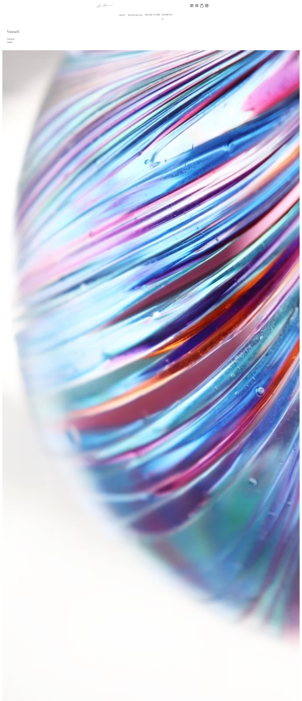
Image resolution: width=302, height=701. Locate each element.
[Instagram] (207, 6)
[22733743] (192, 6)
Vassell (9, 42)
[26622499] (197, 6)
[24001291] (202, 6)
